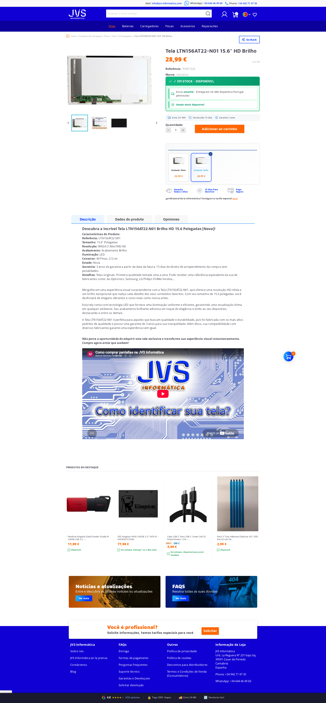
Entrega (124, 651)
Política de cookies (179, 658)
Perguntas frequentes (133, 665)
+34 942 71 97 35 (235, 674)
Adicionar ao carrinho (219, 129)
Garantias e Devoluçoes (134, 678)
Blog (73, 671)
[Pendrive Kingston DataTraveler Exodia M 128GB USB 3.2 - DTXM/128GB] (107, 525)
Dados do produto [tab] (129, 219)
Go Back (251, 39)
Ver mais (84, 598)
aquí (235, 198)
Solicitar (210, 631)
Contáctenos (78, 665)
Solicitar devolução (131, 685)
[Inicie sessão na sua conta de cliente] (224, 15)
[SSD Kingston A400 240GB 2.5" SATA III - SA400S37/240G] (157, 525)
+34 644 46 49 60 (240, 681)
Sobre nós (77, 651)
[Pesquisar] (208, 13)
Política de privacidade (182, 651)
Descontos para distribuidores (187, 665)
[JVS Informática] (77, 18)
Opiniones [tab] (171, 219)
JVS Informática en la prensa (88, 658)
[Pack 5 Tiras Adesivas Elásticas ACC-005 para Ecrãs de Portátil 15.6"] (256, 525)
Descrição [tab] (88, 219)
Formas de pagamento (134, 658)
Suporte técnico (129, 671)
